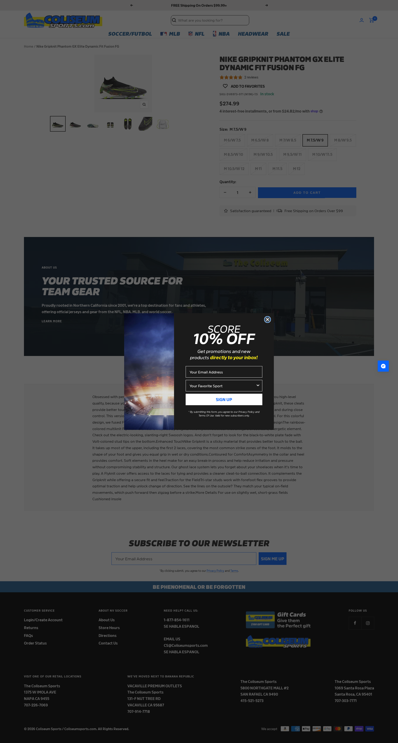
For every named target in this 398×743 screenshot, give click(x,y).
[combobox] (223, 385)
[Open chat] (383, 366)
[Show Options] (258, 385)
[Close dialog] (267, 319)
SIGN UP (224, 399)
